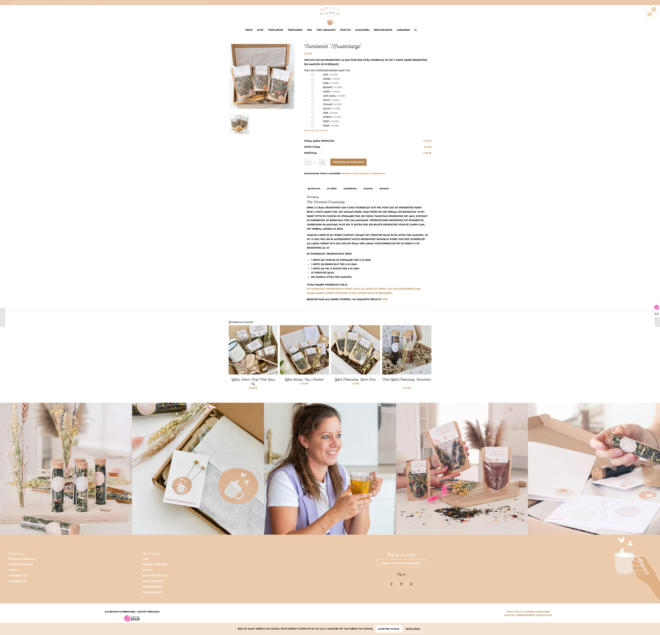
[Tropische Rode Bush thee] (657, 317)
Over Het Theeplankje (155, 564)
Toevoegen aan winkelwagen (348, 162)
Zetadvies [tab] (368, 189)
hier (384, 299)
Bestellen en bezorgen (22, 559)
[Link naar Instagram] (411, 584)
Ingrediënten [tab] (350, 189)
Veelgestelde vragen (21, 564)
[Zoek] (414, 30)
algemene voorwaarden (537, 611)
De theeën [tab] (332, 189)
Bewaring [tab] (384, 189)
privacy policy (514, 611)
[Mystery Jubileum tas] (2, 317)
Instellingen (412, 629)
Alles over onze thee (154, 575)
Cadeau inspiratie (152, 581)
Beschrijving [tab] (314, 189)
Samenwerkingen (152, 586)
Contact (13, 570)
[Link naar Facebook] (391, 584)
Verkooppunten (151, 592)
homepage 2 (347, 173)
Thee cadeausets (362, 173)
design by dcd (544, 615)
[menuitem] (249, 30)
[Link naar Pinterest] (401, 584)
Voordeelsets (378, 173)
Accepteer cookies (388, 629)
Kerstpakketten (18, 581)
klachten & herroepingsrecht (520, 615)
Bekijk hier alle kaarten (316, 130)
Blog (145, 559)
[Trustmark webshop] (132, 618)
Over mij (147, 570)
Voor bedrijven (18, 575)
